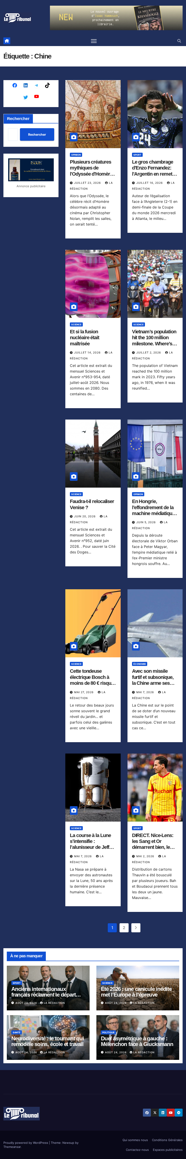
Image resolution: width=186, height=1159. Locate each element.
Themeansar (12, 1147)
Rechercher (18, 118)
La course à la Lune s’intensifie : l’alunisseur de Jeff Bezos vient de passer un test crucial (92, 847)
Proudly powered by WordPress (26, 1142)
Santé (16, 1032)
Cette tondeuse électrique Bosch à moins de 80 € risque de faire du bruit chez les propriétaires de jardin (92, 686)
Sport (137, 154)
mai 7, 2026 (145, 692)
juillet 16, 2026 (150, 182)
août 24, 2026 (26, 1002)
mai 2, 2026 (145, 856)
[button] (179, 41)
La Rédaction (54, 1002)
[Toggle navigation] (93, 40)
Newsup (68, 1142)
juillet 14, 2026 (88, 352)
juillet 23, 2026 (88, 182)
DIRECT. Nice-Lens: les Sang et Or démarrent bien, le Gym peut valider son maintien (154, 847)
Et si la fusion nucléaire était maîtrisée (84, 337)
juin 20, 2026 (85, 516)
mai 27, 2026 (84, 692)
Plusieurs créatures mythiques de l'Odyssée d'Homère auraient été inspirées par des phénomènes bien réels (92, 177)
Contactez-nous (137, 1150)
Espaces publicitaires (168, 1150)
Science (76, 324)
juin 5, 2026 (146, 522)
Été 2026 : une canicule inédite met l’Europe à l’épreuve (136, 992)
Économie (139, 664)
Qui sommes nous (135, 1140)
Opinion (76, 154)
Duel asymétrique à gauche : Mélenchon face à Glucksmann (137, 1041)
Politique (108, 1032)
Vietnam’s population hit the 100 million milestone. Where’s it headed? (154, 340)
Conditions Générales (167, 1140)
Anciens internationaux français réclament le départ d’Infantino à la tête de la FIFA (46, 994)
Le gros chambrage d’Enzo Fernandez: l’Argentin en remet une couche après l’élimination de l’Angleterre (152, 177)
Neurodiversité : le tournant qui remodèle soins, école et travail (47, 1041)
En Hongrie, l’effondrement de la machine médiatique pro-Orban (153, 510)
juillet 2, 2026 (149, 352)
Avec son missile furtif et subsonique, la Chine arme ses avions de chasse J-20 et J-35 (153, 683)
